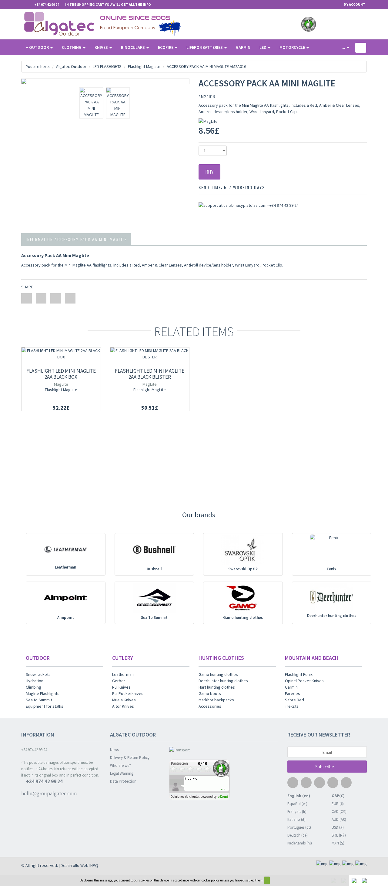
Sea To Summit (154, 617)
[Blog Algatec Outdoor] (366, 24)
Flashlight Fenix (299, 674)
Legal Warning (121, 773)
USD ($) (338, 827)
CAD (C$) (339, 811)
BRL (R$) (339, 835)
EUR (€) (338, 803)
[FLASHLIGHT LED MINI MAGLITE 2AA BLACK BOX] (61, 353)
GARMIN (243, 47)
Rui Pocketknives (127, 693)
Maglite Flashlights (42, 693)
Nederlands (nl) (299, 843)
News (114, 749)
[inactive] (223, 781)
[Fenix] (331, 550)
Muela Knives (124, 700)
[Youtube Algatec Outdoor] (345, 24)
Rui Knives (121, 687)
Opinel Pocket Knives (304, 680)
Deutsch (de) (297, 835)
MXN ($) (338, 843)
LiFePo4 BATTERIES (205, 47)
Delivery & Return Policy (129, 757)
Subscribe (325, 767)
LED (263, 47)
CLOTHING (72, 47)
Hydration (34, 680)
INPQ (93, 865)
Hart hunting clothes (217, 687)
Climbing (33, 687)
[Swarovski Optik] (243, 550)
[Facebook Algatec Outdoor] (324, 24)
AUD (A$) (339, 819)
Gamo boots (210, 693)
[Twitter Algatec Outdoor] (335, 24)
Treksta (292, 706)
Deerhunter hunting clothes (331, 615)
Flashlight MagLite (61, 389)
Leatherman (65, 567)
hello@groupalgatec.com (49, 793)
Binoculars (133, 47)
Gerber (118, 680)
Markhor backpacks (216, 700)
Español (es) (297, 803)
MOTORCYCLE (292, 47)
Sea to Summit (39, 700)
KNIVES (102, 47)
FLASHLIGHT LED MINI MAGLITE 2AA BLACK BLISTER (149, 373)
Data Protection (123, 781)
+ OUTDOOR (38, 47)
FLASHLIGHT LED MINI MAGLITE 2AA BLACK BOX (61, 373)
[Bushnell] (154, 550)
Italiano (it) (296, 819)
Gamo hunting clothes (243, 617)
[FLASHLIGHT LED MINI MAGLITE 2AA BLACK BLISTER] (149, 353)
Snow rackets (38, 674)
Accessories (210, 706)
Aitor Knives (123, 706)
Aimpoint (65, 617)
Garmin (291, 687)
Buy (209, 172)
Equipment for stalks (44, 706)
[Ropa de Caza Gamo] (243, 599)
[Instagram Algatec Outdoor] (356, 24)
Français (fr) (296, 811)
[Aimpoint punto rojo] (65, 599)
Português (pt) (299, 827)
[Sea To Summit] (154, 599)
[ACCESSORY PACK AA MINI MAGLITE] (105, 81)
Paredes (292, 693)
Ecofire (166, 47)
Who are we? (120, 765)
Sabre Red (294, 700)
